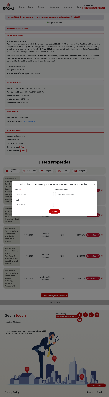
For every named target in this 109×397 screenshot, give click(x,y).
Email (17, 200)
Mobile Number (62, 189)
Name (18, 189)
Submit (54, 211)
